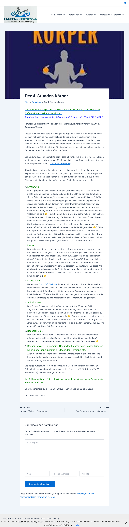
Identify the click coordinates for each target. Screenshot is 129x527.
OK (77, 525)
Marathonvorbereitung (60, 163)
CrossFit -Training (48, 284)
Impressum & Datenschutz (112, 14)
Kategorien (74, 14)
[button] (125, 3)
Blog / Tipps (56, 14)
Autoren (89, 14)
